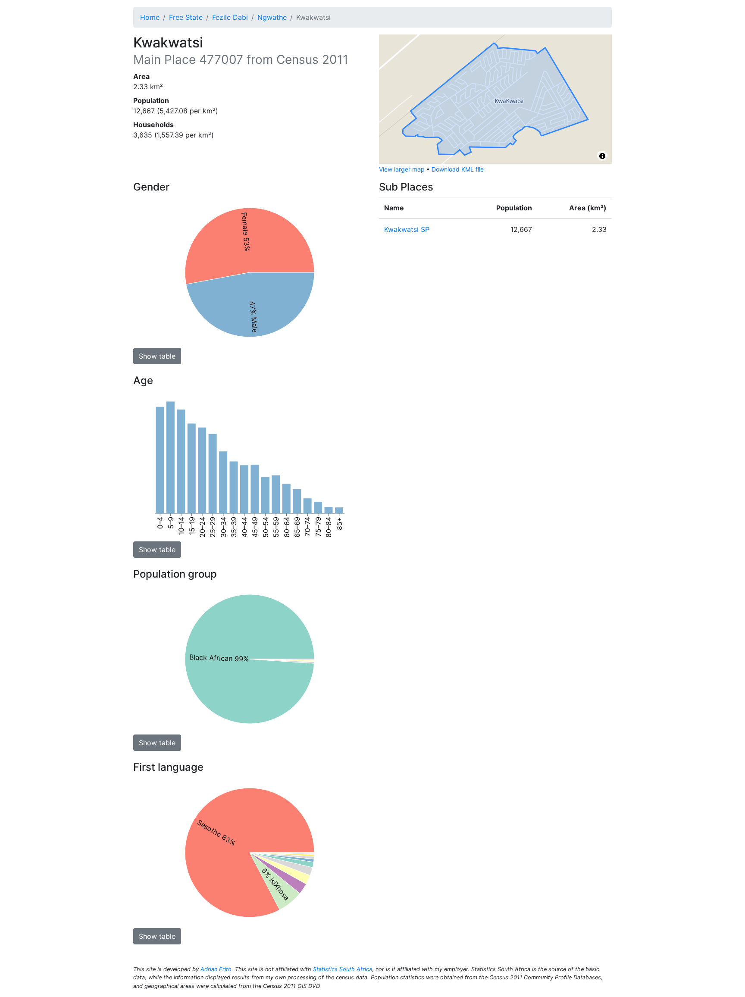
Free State (186, 17)
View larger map (402, 169)
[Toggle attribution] (602, 156)
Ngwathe (272, 17)
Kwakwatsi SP (406, 229)
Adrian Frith (216, 969)
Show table (157, 356)
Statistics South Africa (342, 969)
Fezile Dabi (230, 17)
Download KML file (458, 169)
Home (150, 17)
